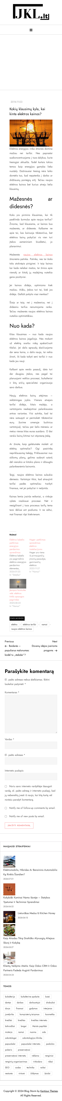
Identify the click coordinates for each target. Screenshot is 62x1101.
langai (24, 1026)
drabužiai (50, 1002)
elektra (14, 624)
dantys (8, 1002)
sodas (18, 1067)
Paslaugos (17, 618)
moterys (8, 1032)
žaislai (47, 1073)
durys (7, 1008)
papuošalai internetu (30, 1043)
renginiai (49, 1055)
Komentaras (12, 692)
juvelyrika (9, 1014)
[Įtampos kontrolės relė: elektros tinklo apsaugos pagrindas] (18, 583)
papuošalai (10, 1043)
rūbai (50, 1061)
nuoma (33, 1032)
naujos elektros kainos (37, 254)
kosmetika (50, 1014)
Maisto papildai (39, 1026)
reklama (35, 1055)
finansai (19, 1008)
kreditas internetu (39, 1020)
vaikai (43, 1067)
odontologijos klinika (32, 1038)
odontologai (11, 1038)
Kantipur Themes (49, 1091)
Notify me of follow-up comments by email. (32, 808)
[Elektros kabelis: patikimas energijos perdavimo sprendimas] (19, 557)
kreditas (21, 1020)
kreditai (8, 1020)
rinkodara (37, 1061)
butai (47, 996)
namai (44, 624)
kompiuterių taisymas (29, 1014)
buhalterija (10, 996)
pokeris (8, 1049)
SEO (7, 1067)
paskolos (50, 1043)
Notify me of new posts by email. (27, 816)
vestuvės (9, 1073)
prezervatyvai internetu (15, 1055)
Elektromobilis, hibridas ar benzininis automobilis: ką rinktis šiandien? (30, 872)
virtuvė (22, 1073)
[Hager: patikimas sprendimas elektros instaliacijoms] (39, 555)
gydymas (33, 1008)
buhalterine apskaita (30, 996)
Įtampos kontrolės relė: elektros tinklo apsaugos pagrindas (18, 594)
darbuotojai (34, 1002)
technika (30, 1067)
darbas (20, 1002)
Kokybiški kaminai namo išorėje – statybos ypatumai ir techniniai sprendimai (26, 900)
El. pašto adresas (15, 755)
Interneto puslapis (14, 770)
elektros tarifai (29, 624)
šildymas (35, 1073)
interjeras (47, 1008)
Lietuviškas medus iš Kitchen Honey (36, 913)
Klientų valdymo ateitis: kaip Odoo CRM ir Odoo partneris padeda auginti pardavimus (30, 968)
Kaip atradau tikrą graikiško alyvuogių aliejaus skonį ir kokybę (28, 940)
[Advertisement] (31, 60)
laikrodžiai (10, 1026)
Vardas (9, 739)
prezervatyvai (24, 1049)
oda (44, 1032)
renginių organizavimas (16, 1061)
